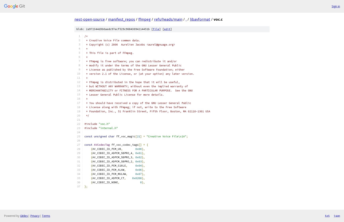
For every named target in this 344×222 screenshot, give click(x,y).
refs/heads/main (168, 19)
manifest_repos (121, 19)
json (337, 215)
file (156, 29)
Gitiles (24, 216)
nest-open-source (89, 19)
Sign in (336, 6)
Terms (46, 216)
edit (167, 29)
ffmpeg (144, 19)
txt (327, 215)
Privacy (34, 216)
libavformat (200, 19)
